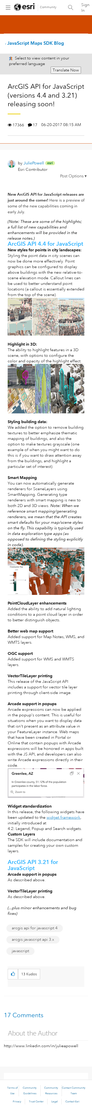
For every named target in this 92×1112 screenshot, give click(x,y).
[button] (73, 177)
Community (48, 7)
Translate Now (66, 70)
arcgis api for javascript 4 (34, 928)
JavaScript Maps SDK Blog (35, 43)
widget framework (63, 817)
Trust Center (36, 1101)
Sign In (85, 7)
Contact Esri (72, 1101)
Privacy (17, 1101)
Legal (54, 1101)
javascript (20, 950)
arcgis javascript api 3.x (33, 939)
